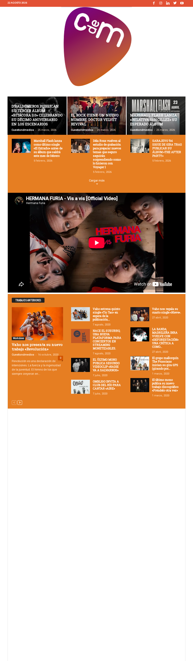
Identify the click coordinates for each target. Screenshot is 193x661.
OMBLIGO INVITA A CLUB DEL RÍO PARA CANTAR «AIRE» (107, 384)
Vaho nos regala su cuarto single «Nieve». (166, 310)
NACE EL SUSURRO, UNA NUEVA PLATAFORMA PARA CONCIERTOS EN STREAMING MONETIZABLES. (107, 339)
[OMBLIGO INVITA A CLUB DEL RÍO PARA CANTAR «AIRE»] (80, 387)
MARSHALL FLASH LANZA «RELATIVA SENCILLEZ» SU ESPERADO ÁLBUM (153, 119)
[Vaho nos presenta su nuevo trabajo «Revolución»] (37, 323)
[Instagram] (161, 3)
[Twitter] (175, 3)
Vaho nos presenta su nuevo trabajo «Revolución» (37, 346)
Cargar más (97, 180)
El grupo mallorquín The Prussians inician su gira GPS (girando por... (165, 363)
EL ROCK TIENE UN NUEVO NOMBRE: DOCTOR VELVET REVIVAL (95, 119)
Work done (18, 338)
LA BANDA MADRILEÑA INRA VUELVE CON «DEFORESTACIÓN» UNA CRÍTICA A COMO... (165, 337)
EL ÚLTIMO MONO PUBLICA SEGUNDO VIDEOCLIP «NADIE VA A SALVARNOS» (106, 365)
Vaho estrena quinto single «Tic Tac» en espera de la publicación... (106, 314)
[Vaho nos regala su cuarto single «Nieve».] (139, 314)
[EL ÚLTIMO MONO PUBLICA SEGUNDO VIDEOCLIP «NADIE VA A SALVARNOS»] (80, 365)
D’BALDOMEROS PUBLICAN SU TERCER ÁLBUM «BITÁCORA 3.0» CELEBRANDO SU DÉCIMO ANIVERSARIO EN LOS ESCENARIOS (37, 115)
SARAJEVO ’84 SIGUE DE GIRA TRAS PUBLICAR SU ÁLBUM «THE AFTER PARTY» (167, 148)
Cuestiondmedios (23, 129)
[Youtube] (182, 3)
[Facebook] (154, 3)
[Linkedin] (168, 3)
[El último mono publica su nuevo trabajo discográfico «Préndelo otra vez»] (139, 385)
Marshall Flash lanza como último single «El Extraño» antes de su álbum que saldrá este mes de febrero (48, 148)
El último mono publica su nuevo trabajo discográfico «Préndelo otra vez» (165, 385)
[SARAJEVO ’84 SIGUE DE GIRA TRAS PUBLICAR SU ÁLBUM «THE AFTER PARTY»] (139, 146)
